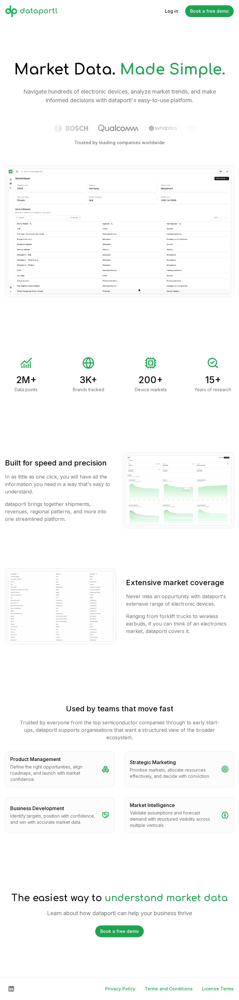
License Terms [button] (218, 988)
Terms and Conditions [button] (169, 988)
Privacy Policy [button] (120, 988)
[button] (11, 989)
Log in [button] (171, 11)
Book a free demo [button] (209, 11)
